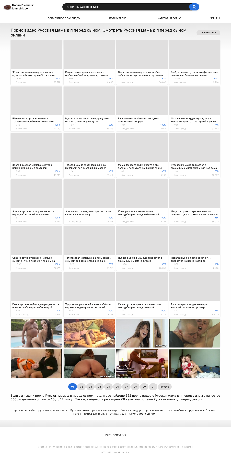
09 (144, 386)
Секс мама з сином (142, 413)
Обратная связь (115, 434)
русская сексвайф (24, 410)
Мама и (77, 414)
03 (90, 386)
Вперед (164, 386)
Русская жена (79, 410)
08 (135, 386)
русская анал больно (202, 410)
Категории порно (169, 18)
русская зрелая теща (52, 410)
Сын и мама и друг (131, 410)
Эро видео (15, 18)
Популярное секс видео (64, 18)
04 (99, 386)
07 (126, 386)
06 (117, 386)
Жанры (215, 18)
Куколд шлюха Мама (95, 413)
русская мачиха (154, 410)
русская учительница (104, 410)
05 (108, 386)
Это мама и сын (118, 414)
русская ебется (176, 410)
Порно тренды (119, 18)
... (153, 386)
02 (81, 386)
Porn (128, 452)
